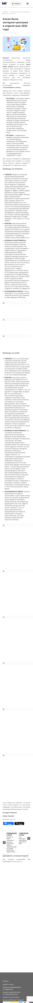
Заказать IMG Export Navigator (13, 1000)
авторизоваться (17, 861)
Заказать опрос (8, 984)
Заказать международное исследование (12, 988)
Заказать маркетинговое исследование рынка (11, 993)
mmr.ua (12, 819)
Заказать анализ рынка (11, 997)
